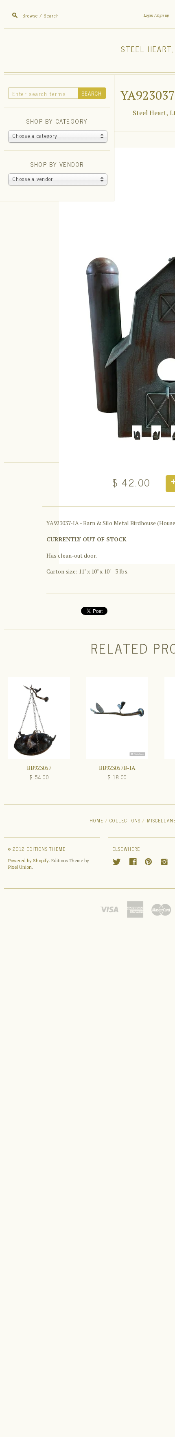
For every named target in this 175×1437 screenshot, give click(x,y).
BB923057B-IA (117, 768)
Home (96, 820)
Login (148, 15)
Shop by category (57, 121)
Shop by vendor (57, 164)
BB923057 (39, 768)
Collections (124, 820)
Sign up (162, 15)
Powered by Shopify (28, 861)
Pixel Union (20, 867)
